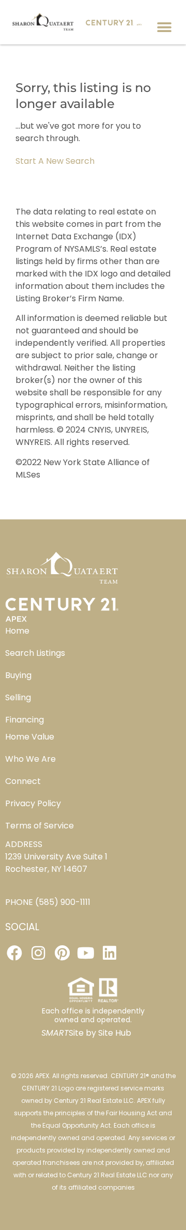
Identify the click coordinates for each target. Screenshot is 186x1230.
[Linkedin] (109, 953)
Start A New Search (55, 161)
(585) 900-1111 (62, 902)
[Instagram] (38, 953)
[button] (164, 27)
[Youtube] (85, 953)
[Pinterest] (62, 953)
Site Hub (114, 1033)
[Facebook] (14, 953)
